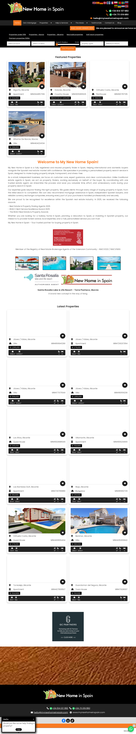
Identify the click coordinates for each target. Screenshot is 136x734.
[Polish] (116, 2)
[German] (101, 2)
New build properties (75, 34)
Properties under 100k (17, 34)
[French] (112, 2)
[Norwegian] (127, 6)
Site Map (127, 731)
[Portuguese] (119, 2)
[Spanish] (98, 2)
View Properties (68, 48)
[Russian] (127, 2)
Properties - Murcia (36, 34)
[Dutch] (123, 6)
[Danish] (105, 2)
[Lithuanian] (116, 6)
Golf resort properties (94, 34)
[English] (94, 2)
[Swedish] (123, 2)
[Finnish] (108, 2)
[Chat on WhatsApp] (131, 729)
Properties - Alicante (55, 34)
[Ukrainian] (119, 6)
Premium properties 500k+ (19, 38)
